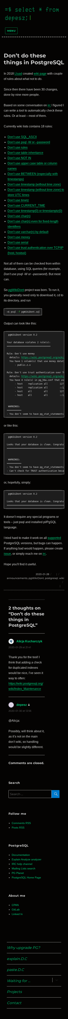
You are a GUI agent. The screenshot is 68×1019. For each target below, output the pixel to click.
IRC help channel (22, 864)
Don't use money (19, 237)
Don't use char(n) (19, 216)
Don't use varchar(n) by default (28, 231)
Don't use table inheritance (25, 152)
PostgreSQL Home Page (26, 877)
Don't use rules (18, 147)
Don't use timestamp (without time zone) (34, 184)
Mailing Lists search (23, 868)
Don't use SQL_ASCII (22, 136)
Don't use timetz (18, 200)
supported (54, 537)
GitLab (16, 909)
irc (49, 105)
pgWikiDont (16, 289)
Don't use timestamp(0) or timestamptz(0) (35, 210)
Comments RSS (21, 823)
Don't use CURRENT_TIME (26, 205)
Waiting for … (18, 980)
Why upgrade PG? (23, 947)
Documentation (21, 855)
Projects (14, 991)
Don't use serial (18, 242)
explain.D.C (17, 958)
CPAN (15, 905)
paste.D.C (15, 969)
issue (7, 553)
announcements (17, 578)
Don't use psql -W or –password (29, 142)
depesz (21, 704)
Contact (14, 1003)
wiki (61, 578)
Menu (11, 30)
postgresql (51, 578)
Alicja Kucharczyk (29, 641)
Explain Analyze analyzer (26, 859)
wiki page (40, 73)
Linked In (17, 914)
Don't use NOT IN (19, 158)
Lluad (18, 73)
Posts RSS (18, 827)
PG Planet (18, 873)
